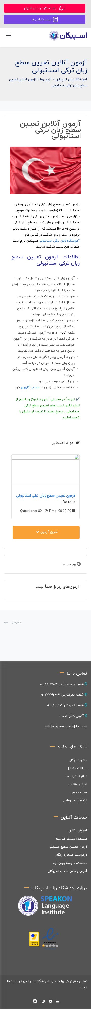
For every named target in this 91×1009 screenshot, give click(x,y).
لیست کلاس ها (42, 20)
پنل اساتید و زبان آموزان (40, 8)
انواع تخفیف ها (76, 776)
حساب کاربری (30, 387)
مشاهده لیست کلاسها (71, 839)
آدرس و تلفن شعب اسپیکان (67, 871)
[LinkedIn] (57, 1001)
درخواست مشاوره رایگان (71, 855)
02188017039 (49, 684)
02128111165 (54, 705)
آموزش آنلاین (77, 830)
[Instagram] (43, 1001)
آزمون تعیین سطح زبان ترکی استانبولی (46, 495)
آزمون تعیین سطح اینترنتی (68, 847)
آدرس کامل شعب (72, 716)
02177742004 (50, 695)
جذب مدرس (79, 792)
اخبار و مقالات (77, 784)
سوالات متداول (77, 768)
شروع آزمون (48, 532)
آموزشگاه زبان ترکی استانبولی (59, 241)
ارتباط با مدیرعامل (75, 800)
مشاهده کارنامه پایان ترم (70, 863)
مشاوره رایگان (78, 760)
